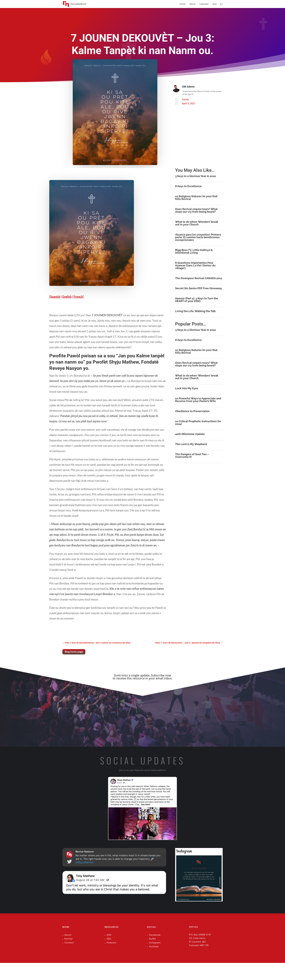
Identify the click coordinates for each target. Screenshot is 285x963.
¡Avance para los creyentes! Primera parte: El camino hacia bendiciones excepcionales (198, 237)
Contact (69, 943)
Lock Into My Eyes (186, 388)
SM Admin (188, 86)
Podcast (111, 943)
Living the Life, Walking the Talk (195, 311)
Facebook (155, 935)
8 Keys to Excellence (188, 186)
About (192, 4)
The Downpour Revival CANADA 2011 (198, 278)
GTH (109, 935)
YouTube (154, 947)
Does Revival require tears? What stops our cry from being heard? (196, 210)
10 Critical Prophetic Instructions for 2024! (198, 422)
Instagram (155, 943)
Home (182, 4)
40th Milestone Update (190, 434)
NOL (109, 939)
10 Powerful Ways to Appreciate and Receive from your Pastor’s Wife (198, 400)
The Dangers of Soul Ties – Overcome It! (192, 455)
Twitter (152, 939)
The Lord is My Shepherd (191, 444)
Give (214, 4)
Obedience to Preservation (192, 411)
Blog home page (74, 651)
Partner (68, 939)
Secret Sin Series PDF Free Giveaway (198, 288)
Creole (185, 99)
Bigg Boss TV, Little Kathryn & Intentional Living (194, 251)
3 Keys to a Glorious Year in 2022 (195, 176)
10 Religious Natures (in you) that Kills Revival (196, 197)
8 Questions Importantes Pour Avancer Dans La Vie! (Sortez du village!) (195, 265)
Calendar (204, 4)
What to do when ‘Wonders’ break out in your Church (196, 223)
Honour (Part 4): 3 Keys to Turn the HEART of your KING (196, 300)
